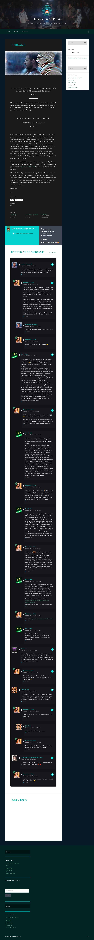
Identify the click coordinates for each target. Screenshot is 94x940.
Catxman (24, 649)
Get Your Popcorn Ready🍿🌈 (51, 242)
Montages (25, 31)
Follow (7, 895)
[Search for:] (77, 43)
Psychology (51, 231)
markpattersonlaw (27, 264)
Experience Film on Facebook (77, 58)
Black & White (13, 214)
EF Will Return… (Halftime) (31, 214)
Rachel (45, 239)
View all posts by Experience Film (24, 233)
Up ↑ (88, 936)
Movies (45, 231)
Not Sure (71, 80)
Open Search (87, 31)
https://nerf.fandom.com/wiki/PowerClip (42, 619)
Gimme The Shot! (73, 87)
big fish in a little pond (28, 167)
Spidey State (72, 82)
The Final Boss (44, 214)
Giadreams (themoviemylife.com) (32, 757)
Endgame (17, 45)
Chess (45, 235)
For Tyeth (24, 354)
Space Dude (72, 85)
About (16, 31)
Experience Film (47, 19)
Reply (52, 264)
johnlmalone (25, 689)
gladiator (49, 235)
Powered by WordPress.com (13, 936)
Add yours (52, 252)
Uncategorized (47, 233)
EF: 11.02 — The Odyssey (75, 78)
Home (8, 31)
